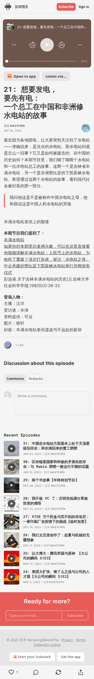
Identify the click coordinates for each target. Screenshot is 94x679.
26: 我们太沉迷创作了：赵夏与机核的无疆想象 (56, 537)
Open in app (24, 76)
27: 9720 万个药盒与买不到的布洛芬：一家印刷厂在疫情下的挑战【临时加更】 (56, 519)
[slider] (42, 61)
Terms (81, 640)
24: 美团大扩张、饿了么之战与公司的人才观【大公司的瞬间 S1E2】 (56, 574)
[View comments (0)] (36, 672)
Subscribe (66, 7)
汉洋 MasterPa (14, 126)
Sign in (84, 7)
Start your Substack (34, 656)
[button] (14, 45)
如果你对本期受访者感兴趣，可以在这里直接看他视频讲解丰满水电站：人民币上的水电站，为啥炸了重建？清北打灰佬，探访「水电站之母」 (47, 253)
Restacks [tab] (36, 378)
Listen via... (56, 76)
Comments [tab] (15, 378)
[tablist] (25, 378)
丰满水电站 (14, 239)
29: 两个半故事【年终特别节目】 (51, 479)
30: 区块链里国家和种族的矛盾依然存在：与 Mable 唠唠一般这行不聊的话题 (56, 464)
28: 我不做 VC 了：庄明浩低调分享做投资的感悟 (55, 500)
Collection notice (47, 644)
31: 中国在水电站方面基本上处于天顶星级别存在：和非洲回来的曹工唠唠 (56, 445)
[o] (11, 448)
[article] (47, 448)
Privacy (67, 640)
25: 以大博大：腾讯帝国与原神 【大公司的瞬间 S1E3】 (55, 555)
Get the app (71, 656)
